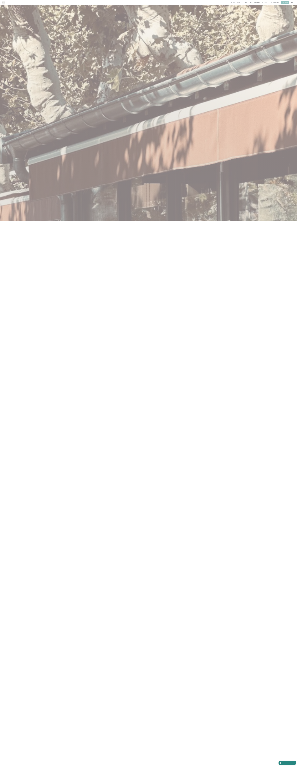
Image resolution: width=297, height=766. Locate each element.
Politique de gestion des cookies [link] (148, 389)
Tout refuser (148, 385)
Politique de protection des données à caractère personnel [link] (149, 387)
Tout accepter (140, 385)
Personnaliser (157, 385)
